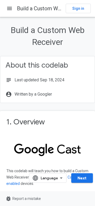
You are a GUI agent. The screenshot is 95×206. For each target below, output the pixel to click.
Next (82, 178)
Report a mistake (23, 198)
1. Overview (25, 122)
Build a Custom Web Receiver (51, 8)
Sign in (78, 8)
